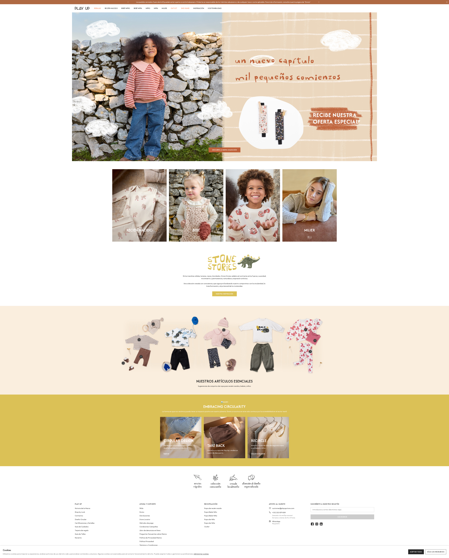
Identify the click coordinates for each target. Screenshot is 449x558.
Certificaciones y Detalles (84, 523)
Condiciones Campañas (148, 526)
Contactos (79, 515)
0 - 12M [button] (139, 237)
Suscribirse (342, 517)
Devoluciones (144, 515)
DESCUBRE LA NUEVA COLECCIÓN (224, 150)
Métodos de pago (146, 523)
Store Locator (144, 519)
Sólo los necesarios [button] (435, 552)
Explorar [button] (166, 453)
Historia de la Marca (82, 508)
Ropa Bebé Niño (210, 512)
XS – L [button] (310, 237)
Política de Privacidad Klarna (150, 538)
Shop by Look (80, 512)
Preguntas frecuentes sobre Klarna (153, 534)
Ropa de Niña (209, 523)
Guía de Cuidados (82, 526)
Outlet (206, 526)
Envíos (141, 512)
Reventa (78, 538)
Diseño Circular (80, 519)
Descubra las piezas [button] (258, 453)
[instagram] (317, 524)
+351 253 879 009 (279, 512)
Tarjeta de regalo (82, 530)
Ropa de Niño (209, 519)
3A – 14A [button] (253, 237)
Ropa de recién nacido (213, 508)
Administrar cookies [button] (201, 554)
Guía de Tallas (80, 534)
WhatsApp (276, 521)
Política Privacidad (146, 541)
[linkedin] (321, 524)
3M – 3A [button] (196, 237)
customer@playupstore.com (283, 508)
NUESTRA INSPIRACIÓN (224, 294)
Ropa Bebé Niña (210, 515)
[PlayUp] (82, 8)
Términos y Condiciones (148, 545)
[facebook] (312, 524)
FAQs (141, 508)
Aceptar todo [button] (416, 552)
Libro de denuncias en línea (149, 530)
